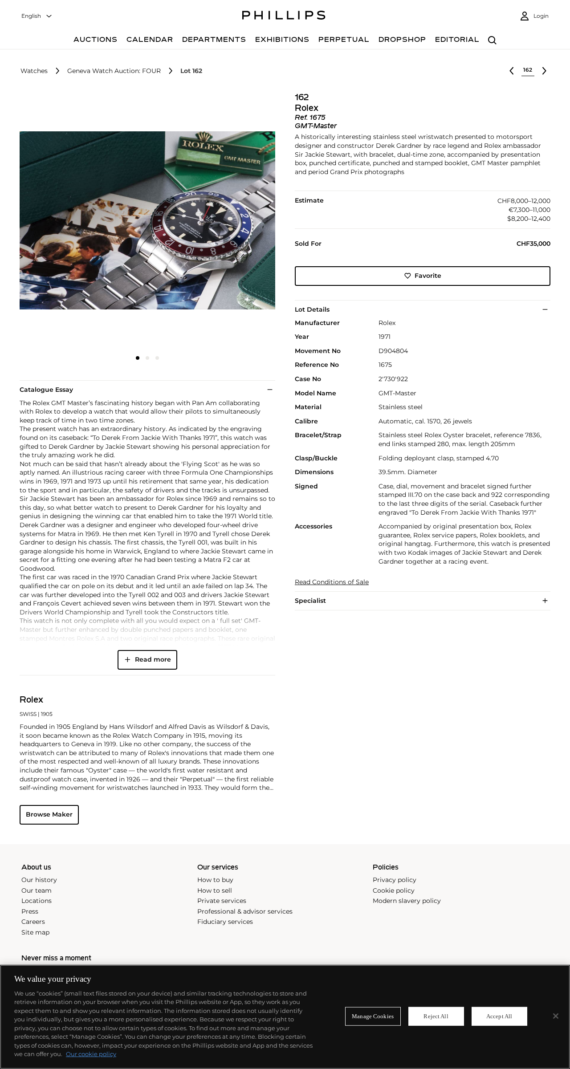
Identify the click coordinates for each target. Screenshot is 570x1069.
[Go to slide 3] (157, 358)
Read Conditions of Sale (332, 582)
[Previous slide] (62, 221)
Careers (33, 922)
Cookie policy (394, 890)
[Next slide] (232, 221)
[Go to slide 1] (137, 358)
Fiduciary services (225, 922)
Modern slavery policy (407, 901)
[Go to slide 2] (147, 358)
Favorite (428, 276)
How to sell (214, 890)
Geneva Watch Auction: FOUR (114, 71)
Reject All (435, 1016)
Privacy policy (394, 880)
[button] (144, 220)
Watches (34, 71)
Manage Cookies (373, 1016)
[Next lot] (544, 71)
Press (29, 911)
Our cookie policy (91, 1053)
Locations (36, 901)
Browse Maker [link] (49, 814)
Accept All (499, 1016)
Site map (35, 932)
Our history (39, 880)
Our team (36, 890)
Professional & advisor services (245, 911)
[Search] (492, 41)
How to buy (215, 880)
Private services (221, 901)
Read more (153, 659)
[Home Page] (284, 16)
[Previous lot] (511, 71)
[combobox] (37, 16)
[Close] (556, 1016)
